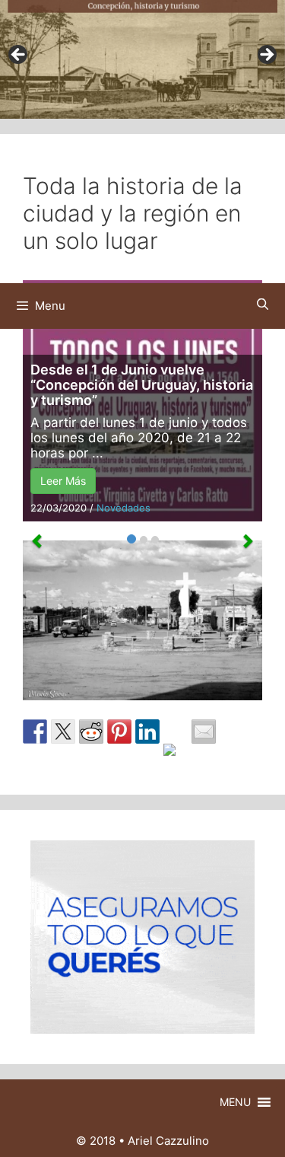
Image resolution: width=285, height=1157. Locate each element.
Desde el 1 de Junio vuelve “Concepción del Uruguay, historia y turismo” (141, 385)
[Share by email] (204, 731)
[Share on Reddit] (91, 731)
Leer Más (63, 480)
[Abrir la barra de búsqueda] (262, 304)
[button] (235, 1102)
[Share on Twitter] (63, 731)
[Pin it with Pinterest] (119, 731)
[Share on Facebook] (35, 731)
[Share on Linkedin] (147, 731)
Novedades (123, 508)
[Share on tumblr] (175, 756)
